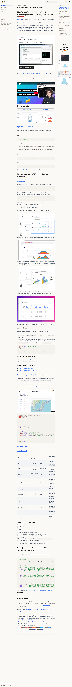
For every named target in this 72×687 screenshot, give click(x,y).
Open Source (22, 1)
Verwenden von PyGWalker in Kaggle (26, 368)
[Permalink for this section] (54, 15)
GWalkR (39, 78)
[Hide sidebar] (13, 685)
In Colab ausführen (45, 109)
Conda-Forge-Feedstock (28, 169)
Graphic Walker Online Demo (43, 73)
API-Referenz (3, 11)
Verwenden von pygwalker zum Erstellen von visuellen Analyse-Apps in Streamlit (35, 621)
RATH (29, 615)
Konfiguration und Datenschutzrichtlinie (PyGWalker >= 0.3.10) (64, 34)
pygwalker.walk (62, 30)
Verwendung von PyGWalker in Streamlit (64, 26)
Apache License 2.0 (21, 596)
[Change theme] (10, 685)
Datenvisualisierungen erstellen (5, 16)
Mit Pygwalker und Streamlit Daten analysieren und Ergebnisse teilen (6, 24)
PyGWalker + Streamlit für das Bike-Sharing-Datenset (29, 386)
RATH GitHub (31, 619)
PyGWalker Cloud (46, 605)
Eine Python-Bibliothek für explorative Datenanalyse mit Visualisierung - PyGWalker (64, 8)
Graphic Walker (20, 28)
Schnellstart (3, 9)
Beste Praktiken (62, 20)
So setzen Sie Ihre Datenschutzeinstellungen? (42, 590)
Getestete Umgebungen (63, 31)
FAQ (2, 21)
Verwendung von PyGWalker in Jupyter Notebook (64, 17)
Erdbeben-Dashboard (23, 388)
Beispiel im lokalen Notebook (64, 22)
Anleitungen (3, 13)
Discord (20, 625)
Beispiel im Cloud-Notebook (64, 24)
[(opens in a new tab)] (26, 117)
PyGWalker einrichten (62, 11)
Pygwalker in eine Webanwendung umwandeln (6, 28)
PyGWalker (3, 5)
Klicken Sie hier (29, 359)
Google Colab (26, 73)
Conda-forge (61, 14)
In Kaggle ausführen (27, 109)
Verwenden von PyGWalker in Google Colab (27, 370)
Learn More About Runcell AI (25, 67)
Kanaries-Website (22, 619)
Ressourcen (3, 19)
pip (60, 13)
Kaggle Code (31, 73)
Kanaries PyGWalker (44, 613)
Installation (3, 7)
